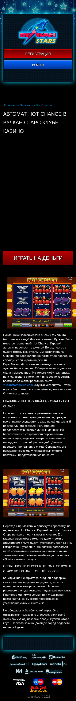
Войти (38, 65)
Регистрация (38, 54)
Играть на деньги (38, 258)
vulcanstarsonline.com (18, 385)
